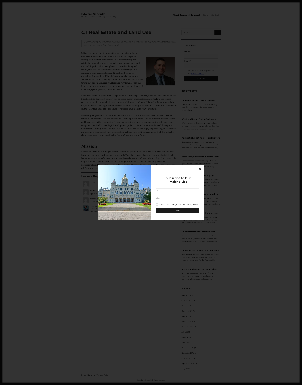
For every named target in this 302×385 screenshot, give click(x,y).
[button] (200, 169)
